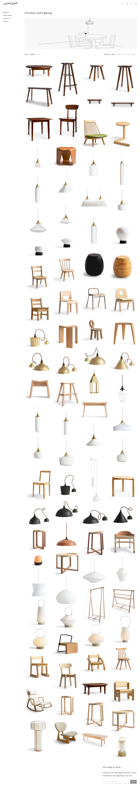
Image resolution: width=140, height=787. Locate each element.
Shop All (6, 12)
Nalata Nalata (10, 3)
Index (38, 54)
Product (32, 54)
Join (133, 781)
